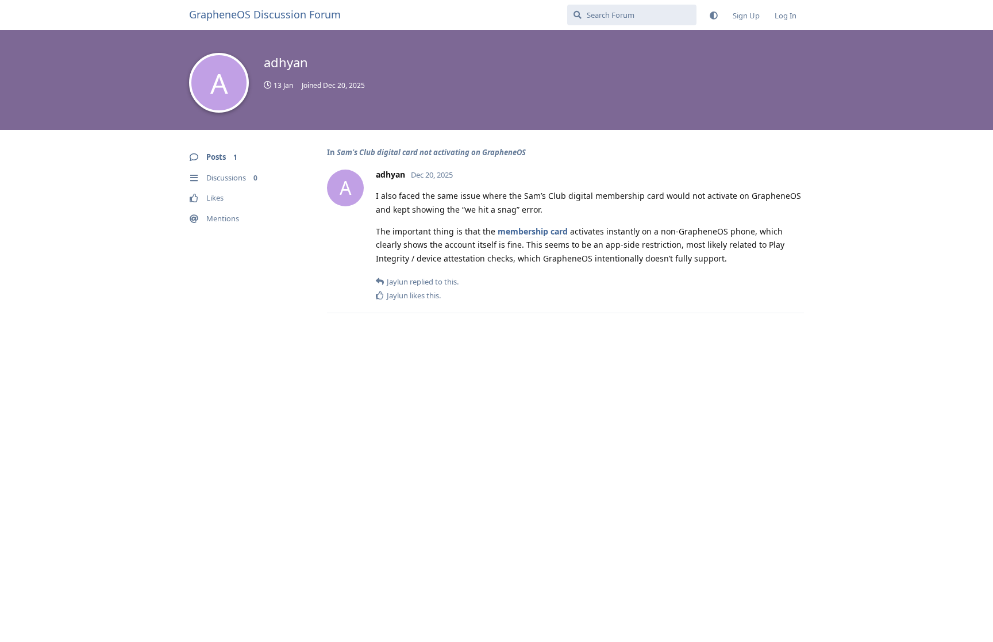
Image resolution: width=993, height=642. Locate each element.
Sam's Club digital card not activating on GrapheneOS (431, 152)
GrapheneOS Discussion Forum (265, 14)
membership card (533, 231)
